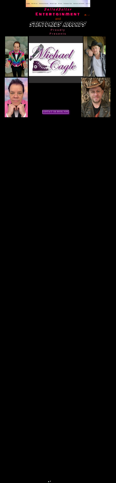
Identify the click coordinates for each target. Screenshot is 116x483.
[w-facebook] (48, 481)
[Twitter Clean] (50, 481)
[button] (56, 59)
